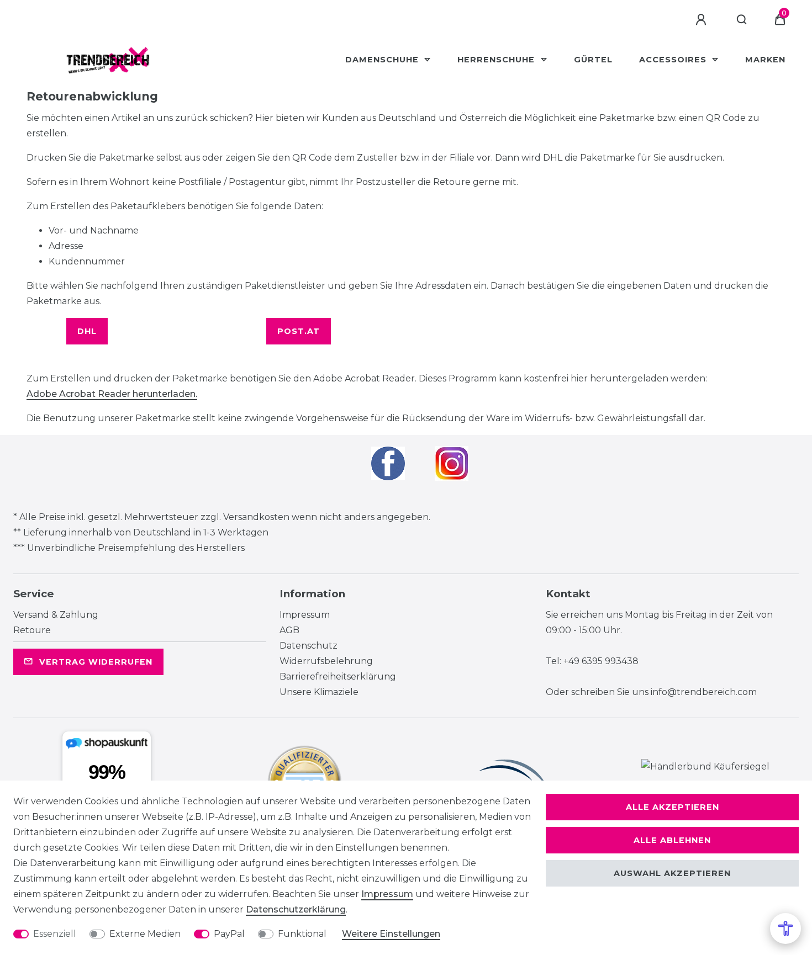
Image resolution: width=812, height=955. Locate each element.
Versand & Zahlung (55, 614)
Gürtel (593, 60)
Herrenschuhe (497, 60)
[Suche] (742, 20)
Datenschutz (309, 645)
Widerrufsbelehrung (326, 661)
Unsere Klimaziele (319, 692)
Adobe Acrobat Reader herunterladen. (112, 394)
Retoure (32, 630)
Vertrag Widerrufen (95, 662)
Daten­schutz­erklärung (296, 909)
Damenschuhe (383, 60)
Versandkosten (256, 517)
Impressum (305, 614)
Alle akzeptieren (672, 807)
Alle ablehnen (672, 840)
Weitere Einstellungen (391, 934)
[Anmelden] (702, 20)
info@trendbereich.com (704, 692)
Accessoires (674, 60)
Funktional (302, 934)
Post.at (298, 331)
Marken (765, 60)
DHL (87, 331)
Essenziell (54, 934)
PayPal (229, 934)
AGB (289, 630)
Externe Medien (145, 934)
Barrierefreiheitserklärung (338, 676)
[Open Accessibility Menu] (785, 928)
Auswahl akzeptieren (672, 873)
